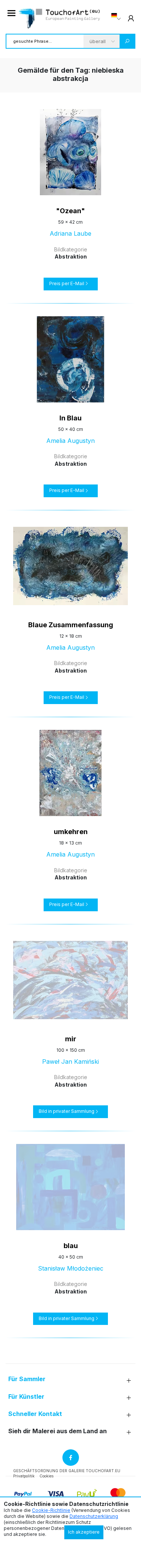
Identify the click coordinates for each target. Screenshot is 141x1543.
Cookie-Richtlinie (51, 1510)
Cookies (46, 1476)
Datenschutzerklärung (94, 1516)
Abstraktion (71, 256)
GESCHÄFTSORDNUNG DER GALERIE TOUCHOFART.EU (66, 1470)
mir (70, 1039)
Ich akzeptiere (84, 1532)
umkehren (71, 832)
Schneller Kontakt (35, 1413)
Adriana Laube (70, 233)
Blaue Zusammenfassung (70, 625)
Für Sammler (26, 1379)
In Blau (70, 418)
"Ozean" (70, 211)
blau (71, 1246)
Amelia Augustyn (70, 440)
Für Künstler (26, 1396)
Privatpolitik (24, 1476)
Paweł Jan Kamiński (70, 1061)
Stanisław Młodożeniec (70, 1268)
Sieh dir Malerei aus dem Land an (57, 1431)
